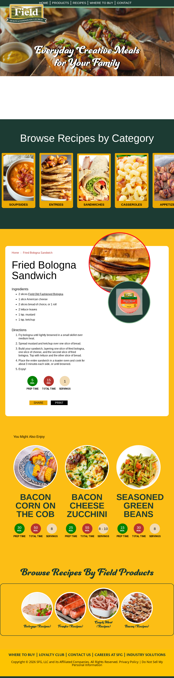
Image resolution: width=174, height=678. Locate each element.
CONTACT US (79, 655)
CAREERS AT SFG (109, 655)
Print (59, 402)
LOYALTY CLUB (51, 655)
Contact (124, 3)
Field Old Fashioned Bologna (45, 294)
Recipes (79, 3)
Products (60, 3)
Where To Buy (101, 3)
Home (43, 3)
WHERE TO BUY (21, 655)
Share (38, 402)
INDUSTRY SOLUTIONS (146, 655)
